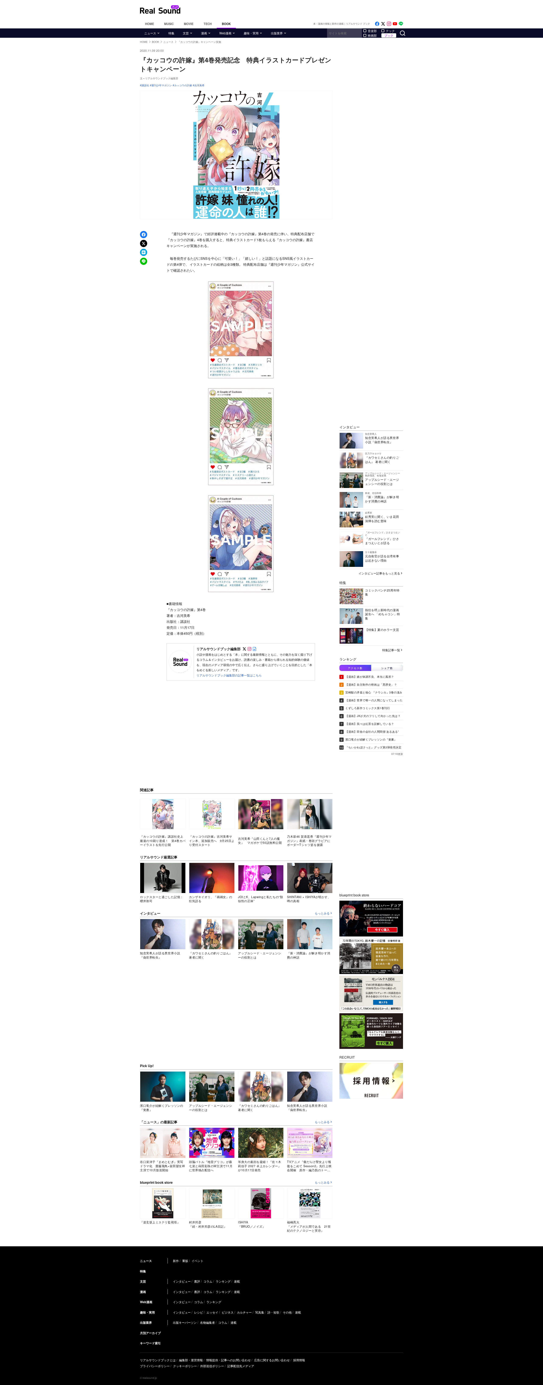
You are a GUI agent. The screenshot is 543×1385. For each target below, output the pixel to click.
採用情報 (299, 1360)
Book (226, 24)
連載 (237, 1281)
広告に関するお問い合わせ (272, 1360)
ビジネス (228, 1312)
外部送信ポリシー (212, 1366)
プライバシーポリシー (155, 1366)
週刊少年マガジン (161, 85)
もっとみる (322, 913)
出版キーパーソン (185, 1322)
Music (169, 24)
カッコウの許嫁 (183, 85)
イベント (197, 1261)
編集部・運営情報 (191, 1360)
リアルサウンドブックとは (158, 1360)
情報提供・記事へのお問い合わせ (228, 1360)
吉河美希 (199, 85)
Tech (208, 24)
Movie (188, 24)
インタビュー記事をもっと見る (379, 573)
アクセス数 (355, 668)
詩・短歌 (273, 1312)
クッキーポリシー (185, 1366)
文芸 (186, 33)
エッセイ (212, 1312)
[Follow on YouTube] (395, 24)
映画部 (372, 35)
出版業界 (277, 33)
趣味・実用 (251, 33)
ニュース (150, 33)
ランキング (223, 1281)
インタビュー (182, 1281)
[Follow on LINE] (401, 24)
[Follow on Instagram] (389, 24)
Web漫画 (225, 33)
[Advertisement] (300, 9)
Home (149, 24)
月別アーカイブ (150, 1333)
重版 (185, 1261)
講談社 (145, 85)
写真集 (259, 1312)
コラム (207, 1281)
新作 (176, 1261)
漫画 (204, 33)
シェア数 (387, 668)
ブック (388, 35)
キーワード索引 (150, 1343)
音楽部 (372, 31)
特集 (171, 33)
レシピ (198, 1312)
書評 (197, 1281)
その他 (287, 1312)
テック (390, 31)
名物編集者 (207, 1322)
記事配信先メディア (240, 1366)
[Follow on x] (383, 24)
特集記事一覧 (391, 650)
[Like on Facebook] (377, 24)
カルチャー (244, 1312)
